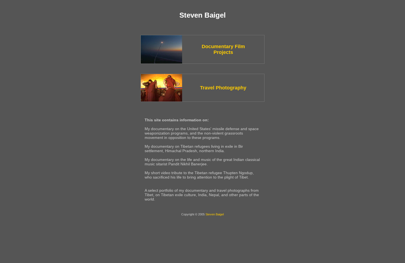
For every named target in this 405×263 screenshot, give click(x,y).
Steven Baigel (215, 214)
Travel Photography (223, 88)
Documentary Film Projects (223, 49)
